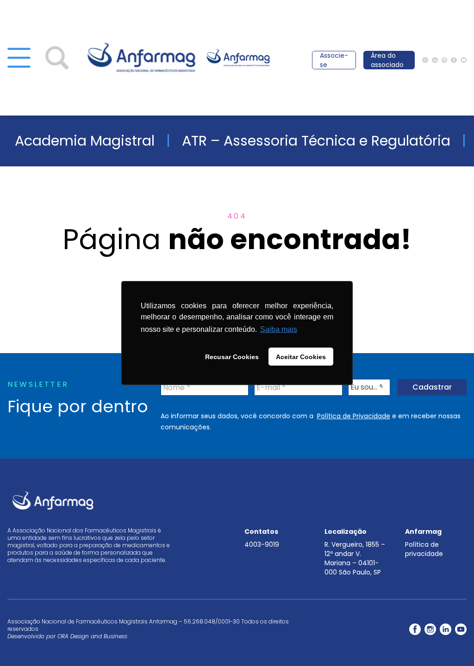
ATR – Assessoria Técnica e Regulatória (316, 141)
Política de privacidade (424, 549)
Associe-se (334, 60)
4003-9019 (261, 544)
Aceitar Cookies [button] (301, 356)
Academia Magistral (85, 141)
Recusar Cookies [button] (232, 356)
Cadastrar (432, 387)
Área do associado (387, 60)
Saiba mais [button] (278, 329)
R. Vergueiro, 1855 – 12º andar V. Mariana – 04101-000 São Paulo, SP (354, 558)
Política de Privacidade (353, 416)
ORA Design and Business (92, 636)
